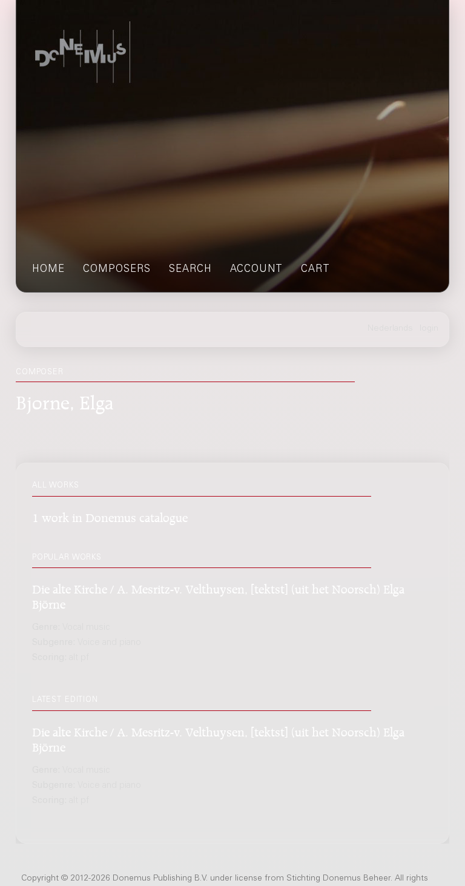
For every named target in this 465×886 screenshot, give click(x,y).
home (48, 270)
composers (117, 270)
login (429, 329)
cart (315, 270)
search (190, 270)
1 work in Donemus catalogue (110, 515)
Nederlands (390, 329)
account (256, 270)
